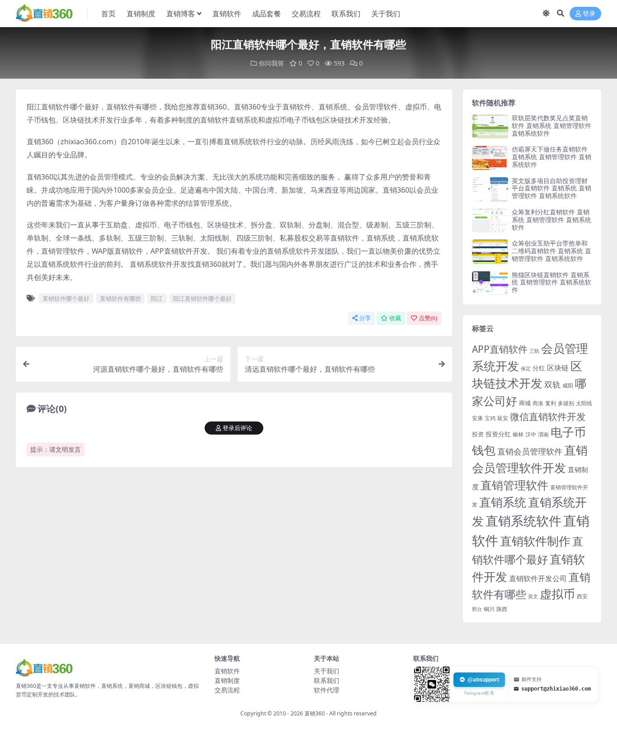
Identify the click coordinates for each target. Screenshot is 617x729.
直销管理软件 (514, 485)
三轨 (534, 350)
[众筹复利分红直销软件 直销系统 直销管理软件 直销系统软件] (490, 220)
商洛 (538, 403)
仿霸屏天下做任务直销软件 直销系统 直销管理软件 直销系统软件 (551, 157)
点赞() (428, 318)
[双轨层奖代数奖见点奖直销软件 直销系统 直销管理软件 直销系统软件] (490, 126)
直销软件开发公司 (538, 578)
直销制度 (140, 14)
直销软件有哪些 (120, 298)
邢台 (477, 609)
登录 (589, 13)
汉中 (530, 434)
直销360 (314, 713)
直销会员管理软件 (529, 451)
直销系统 (502, 502)
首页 (108, 14)
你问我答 (271, 63)
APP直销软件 (500, 349)
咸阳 (567, 385)
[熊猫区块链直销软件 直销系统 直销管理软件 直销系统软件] (490, 283)
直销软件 (226, 14)
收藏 (395, 318)
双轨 (552, 384)
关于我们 (385, 14)
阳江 (157, 298)
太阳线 (584, 403)
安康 (477, 417)
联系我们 (346, 14)
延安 (502, 418)
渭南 (543, 434)
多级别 (566, 403)
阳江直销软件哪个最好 (202, 298)
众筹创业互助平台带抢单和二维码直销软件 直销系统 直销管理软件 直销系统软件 (551, 251)
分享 (365, 318)
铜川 (489, 609)
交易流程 (306, 14)
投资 (478, 434)
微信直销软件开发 (548, 416)
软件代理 (326, 690)
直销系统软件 (523, 520)
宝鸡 (490, 418)
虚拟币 (557, 594)
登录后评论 (237, 428)
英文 (533, 596)
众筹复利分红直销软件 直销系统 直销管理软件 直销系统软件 (551, 220)
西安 (582, 596)
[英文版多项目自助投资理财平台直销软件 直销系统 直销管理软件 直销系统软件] (490, 189)
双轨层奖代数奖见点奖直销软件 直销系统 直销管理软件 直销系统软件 (551, 125)
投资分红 (498, 434)
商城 (525, 403)
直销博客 (180, 14)
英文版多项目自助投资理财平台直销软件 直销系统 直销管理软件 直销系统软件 (551, 188)
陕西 (501, 609)
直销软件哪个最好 (65, 298)
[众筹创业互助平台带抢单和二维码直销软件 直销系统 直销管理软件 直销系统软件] (490, 252)
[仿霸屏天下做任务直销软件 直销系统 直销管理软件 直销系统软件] (490, 158)
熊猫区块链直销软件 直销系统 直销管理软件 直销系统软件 (551, 282)
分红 (539, 368)
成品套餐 (266, 14)
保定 (526, 368)
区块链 (558, 367)
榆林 (518, 434)
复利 (550, 403)
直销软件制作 (535, 541)
